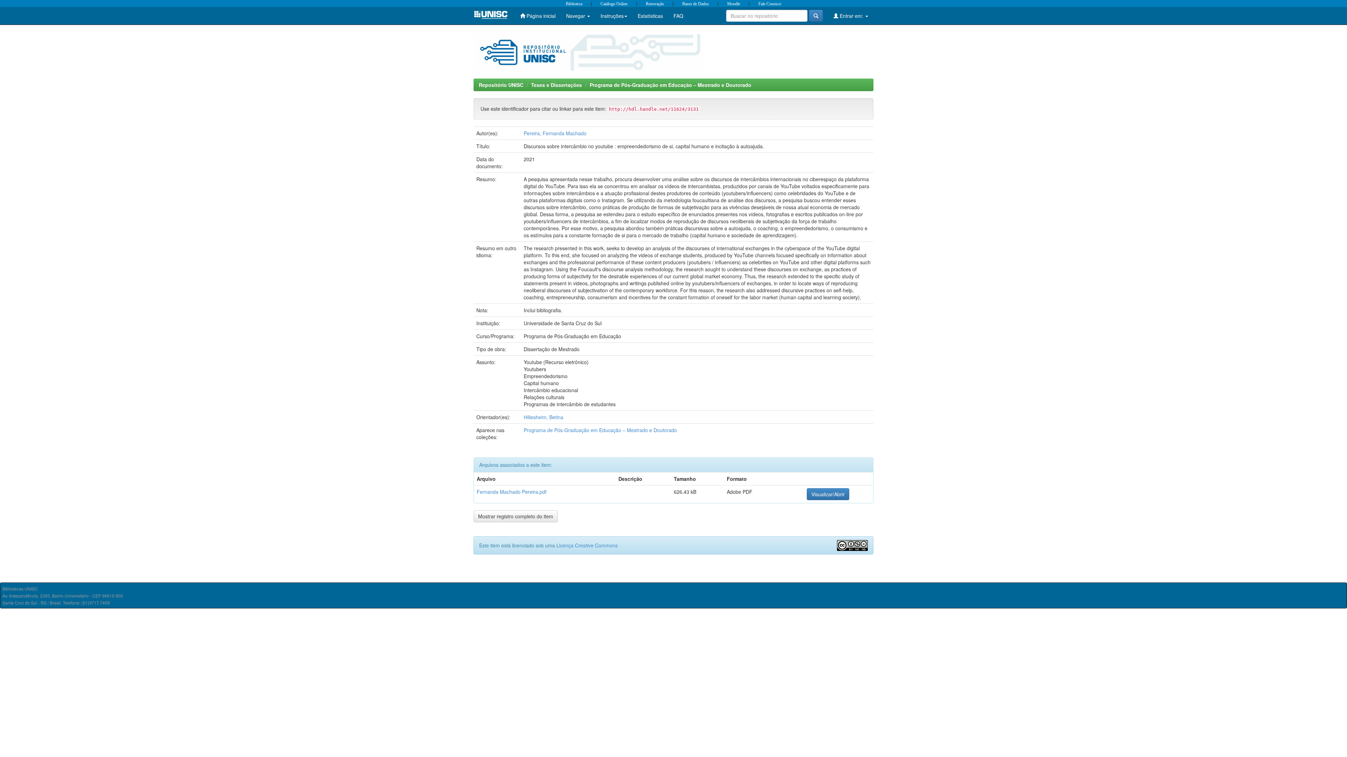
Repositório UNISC (501, 84)
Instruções (612, 15)
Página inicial (540, 15)
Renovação (655, 4)
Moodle (733, 4)
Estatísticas (650, 15)
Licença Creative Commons (587, 545)
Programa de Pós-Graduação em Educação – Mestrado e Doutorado (670, 84)
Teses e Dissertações (556, 84)
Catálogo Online (614, 4)
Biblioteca (574, 4)
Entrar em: (851, 15)
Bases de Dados (695, 4)
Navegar (576, 15)
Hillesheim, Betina (543, 417)
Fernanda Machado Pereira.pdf (512, 491)
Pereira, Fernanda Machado (555, 133)
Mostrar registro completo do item (515, 516)
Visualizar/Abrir (828, 494)
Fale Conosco (769, 4)
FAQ (678, 15)
